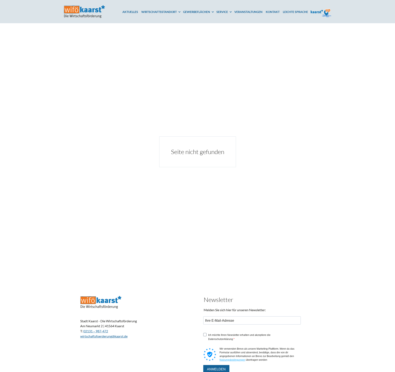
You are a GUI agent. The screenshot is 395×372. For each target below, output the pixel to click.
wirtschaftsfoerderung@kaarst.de (104, 336)
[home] (84, 11)
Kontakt (273, 12)
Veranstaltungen (248, 12)
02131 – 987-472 (95, 331)
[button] (162, 12)
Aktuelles (130, 12)
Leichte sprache (295, 12)
